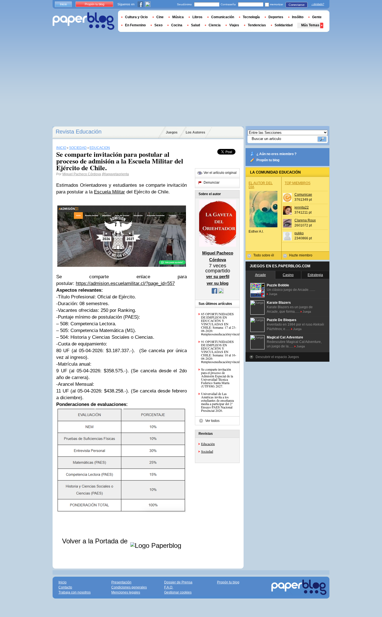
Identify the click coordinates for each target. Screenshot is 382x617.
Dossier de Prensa (178, 582)
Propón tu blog (267, 160)
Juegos (172, 132)
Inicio (63, 4)
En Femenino (135, 25)
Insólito (297, 17)
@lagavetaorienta (115, 174)
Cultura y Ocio (136, 17)
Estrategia (315, 275)
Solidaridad (284, 25)
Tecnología (251, 17)
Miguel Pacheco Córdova (81, 174)
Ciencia (215, 25)
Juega (273, 294)
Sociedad (207, 451)
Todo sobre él (263, 255)
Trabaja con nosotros (74, 592)
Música (178, 17)
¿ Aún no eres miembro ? (276, 154)
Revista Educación (79, 131)
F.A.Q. (168, 587)
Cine (160, 17)
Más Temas (310, 25)
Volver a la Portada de (95, 541)
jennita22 (301, 207)
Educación (208, 443)
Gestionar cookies (178, 592)
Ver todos (212, 421)
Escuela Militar (109, 192)
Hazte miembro (300, 255)
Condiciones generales (129, 587)
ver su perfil (217, 276)
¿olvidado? (318, 4)
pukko (299, 233)
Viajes (234, 25)
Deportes (275, 17)
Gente (317, 17)
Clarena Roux (305, 220)
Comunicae (303, 195)
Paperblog (83, 21)
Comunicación (222, 17)
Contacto (65, 587)
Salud (195, 25)
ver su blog (217, 283)
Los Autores (195, 132)
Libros (197, 17)
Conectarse (297, 4)
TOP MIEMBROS (297, 183)
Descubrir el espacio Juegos (277, 357)
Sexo (158, 25)
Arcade (260, 275)
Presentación (121, 582)
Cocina (176, 25)
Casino (288, 275)
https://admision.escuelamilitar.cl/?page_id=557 (125, 283)
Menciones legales (125, 592)
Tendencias (257, 25)
